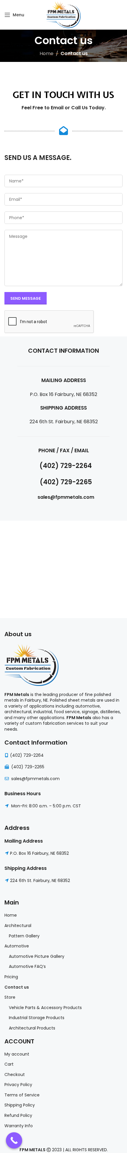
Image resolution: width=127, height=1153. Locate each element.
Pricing (11, 977)
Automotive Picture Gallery (36, 956)
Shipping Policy (19, 1105)
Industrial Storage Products (36, 1018)
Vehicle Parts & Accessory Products (45, 1008)
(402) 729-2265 (27, 767)
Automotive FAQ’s (27, 966)
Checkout (14, 1074)
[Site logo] (63, 14)
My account (16, 1054)
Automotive (16, 946)
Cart (9, 1064)
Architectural (17, 926)
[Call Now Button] (14, 1140)
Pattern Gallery (24, 936)
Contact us (16, 987)
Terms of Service (22, 1095)
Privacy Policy (18, 1085)
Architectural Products (32, 1028)
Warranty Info (18, 1126)
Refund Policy (18, 1115)
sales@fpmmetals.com (35, 779)
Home (46, 53)
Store (9, 997)
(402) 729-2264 (27, 755)
